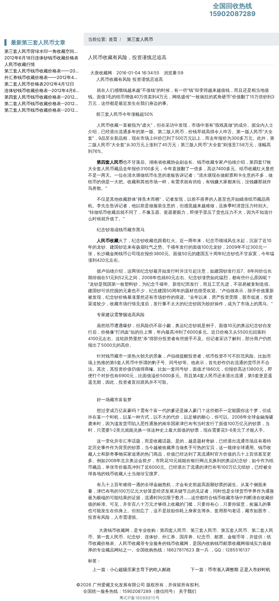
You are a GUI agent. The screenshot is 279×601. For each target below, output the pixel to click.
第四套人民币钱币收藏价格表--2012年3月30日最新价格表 (61, 97)
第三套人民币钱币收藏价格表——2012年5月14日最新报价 (61, 71)
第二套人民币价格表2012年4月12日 (39, 84)
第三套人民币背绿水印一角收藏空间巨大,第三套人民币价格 (61, 51)
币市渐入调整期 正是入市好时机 (239, 569)
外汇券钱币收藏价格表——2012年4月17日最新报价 (54, 77)
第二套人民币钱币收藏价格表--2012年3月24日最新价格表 (61, 103)
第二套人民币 (65, 27)
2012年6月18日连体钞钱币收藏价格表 (41, 57)
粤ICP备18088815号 (139, 597)
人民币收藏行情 (19, 64)
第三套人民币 (32, 27)
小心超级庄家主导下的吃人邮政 (140, 569)
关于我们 (187, 591)
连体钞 (156, 27)
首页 (8, 27)
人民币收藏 (132, 27)
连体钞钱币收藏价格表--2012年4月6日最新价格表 (53, 90)
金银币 (107, 27)
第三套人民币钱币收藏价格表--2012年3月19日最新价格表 (60, 110)
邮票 (90, 27)
